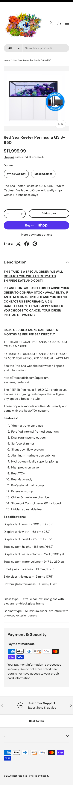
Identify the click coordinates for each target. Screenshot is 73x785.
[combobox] (36, 48)
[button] (59, 23)
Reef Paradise (19, 775)
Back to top (36, 721)
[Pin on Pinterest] (35, 244)
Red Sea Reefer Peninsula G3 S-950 (32, 60)
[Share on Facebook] (26, 244)
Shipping (9, 157)
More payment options (36, 235)
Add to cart (49, 213)
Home (7, 60)
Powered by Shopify (38, 775)
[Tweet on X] (18, 244)
